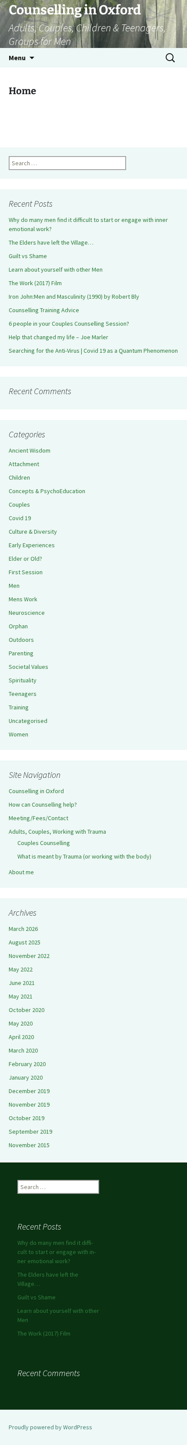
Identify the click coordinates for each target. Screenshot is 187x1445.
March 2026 (23, 929)
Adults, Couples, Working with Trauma (57, 831)
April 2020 (21, 1037)
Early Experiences (32, 545)
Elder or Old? (25, 558)
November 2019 (29, 1104)
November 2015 (29, 1145)
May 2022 (21, 969)
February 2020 (27, 1064)
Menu (17, 57)
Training (19, 707)
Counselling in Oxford (36, 791)
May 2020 (21, 1023)
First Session (26, 572)
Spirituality (23, 680)
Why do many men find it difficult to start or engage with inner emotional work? (56, 1252)
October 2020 (26, 1010)
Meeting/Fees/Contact (38, 818)
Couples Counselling (43, 843)
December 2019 (29, 1091)
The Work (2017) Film (35, 283)
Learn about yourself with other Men (56, 269)
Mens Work (23, 599)
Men (14, 586)
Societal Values (28, 667)
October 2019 (26, 1118)
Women (18, 734)
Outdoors (21, 640)
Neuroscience (27, 613)
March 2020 (23, 1050)
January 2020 (26, 1077)
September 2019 (30, 1131)
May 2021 (21, 996)
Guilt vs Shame (28, 256)
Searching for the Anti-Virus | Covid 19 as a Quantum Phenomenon (93, 350)
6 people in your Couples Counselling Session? (69, 323)
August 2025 (24, 942)
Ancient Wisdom (29, 450)
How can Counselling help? (43, 804)
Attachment (24, 464)
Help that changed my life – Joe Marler (58, 337)
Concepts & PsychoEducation (47, 491)
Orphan (18, 626)
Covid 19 (20, 518)
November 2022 (29, 956)
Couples (19, 504)
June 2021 (22, 983)
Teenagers (23, 694)
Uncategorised (28, 721)
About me (21, 872)
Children (19, 477)
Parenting (21, 653)
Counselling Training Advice (44, 310)
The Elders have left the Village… (51, 242)
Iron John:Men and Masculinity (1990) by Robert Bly (74, 296)
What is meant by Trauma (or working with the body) (84, 856)
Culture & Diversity (33, 531)
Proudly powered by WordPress (50, 1427)
